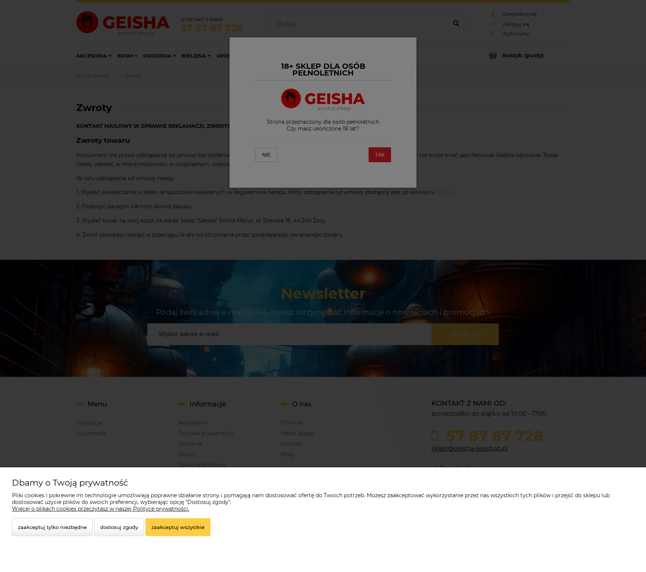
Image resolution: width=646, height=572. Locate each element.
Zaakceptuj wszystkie (177, 527)
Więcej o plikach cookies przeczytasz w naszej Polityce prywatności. (100, 508)
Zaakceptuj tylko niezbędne (52, 527)
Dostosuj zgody (119, 527)
